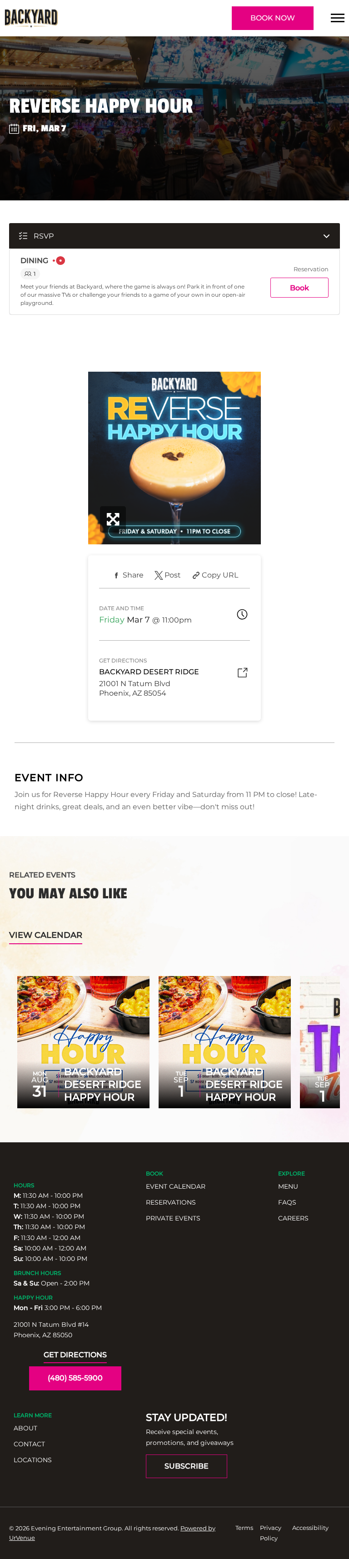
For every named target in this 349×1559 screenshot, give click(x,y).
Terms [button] (244, 1527)
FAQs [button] (287, 1202)
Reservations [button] (171, 1202)
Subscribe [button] (187, 1466)
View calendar (45, 935)
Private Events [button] (173, 1218)
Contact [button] (29, 1444)
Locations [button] (33, 1460)
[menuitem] (207, 1187)
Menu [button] (288, 1186)
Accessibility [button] (310, 1527)
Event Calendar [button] (175, 1186)
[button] (337, 18)
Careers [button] (293, 1218)
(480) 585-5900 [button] (75, 1378)
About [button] (25, 1428)
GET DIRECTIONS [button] (75, 1354)
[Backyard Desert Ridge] (31, 18)
